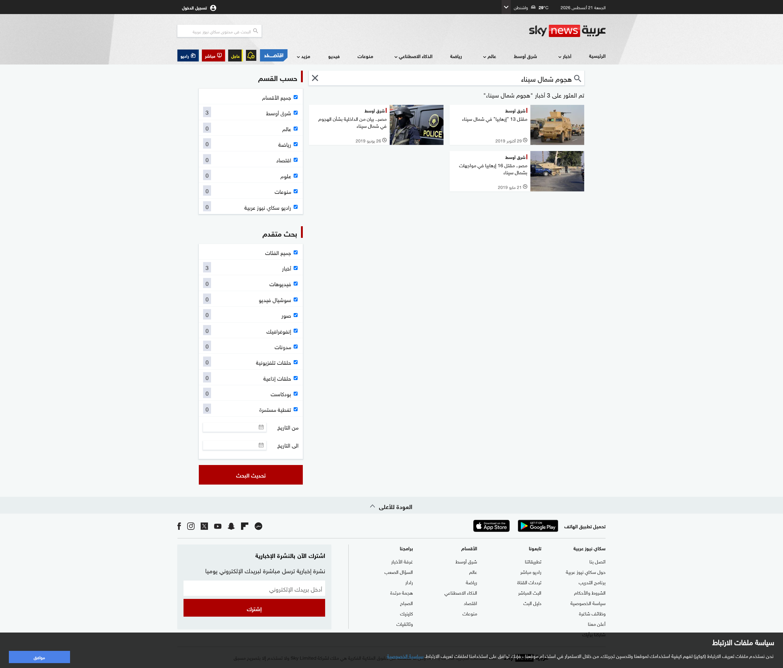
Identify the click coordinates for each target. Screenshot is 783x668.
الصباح (406, 602)
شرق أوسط (525, 56)
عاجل (235, 55)
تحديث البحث (251, 475)
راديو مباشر (530, 571)
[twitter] (204, 525)
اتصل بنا (597, 561)
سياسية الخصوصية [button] (405, 655)
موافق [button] (39, 657)
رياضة (456, 56)
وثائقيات (404, 623)
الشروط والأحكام (590, 592)
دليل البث (532, 602)
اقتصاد (470, 602)
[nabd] (258, 525)
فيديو (334, 56)
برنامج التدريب (592, 581)
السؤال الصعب (398, 571)
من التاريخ (288, 427)
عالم (492, 56)
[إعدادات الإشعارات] (251, 55)
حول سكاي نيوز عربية (586, 571)
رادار (409, 581)
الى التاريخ (288, 445)
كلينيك (406, 613)
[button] (213, 55)
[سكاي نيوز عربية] (567, 31)
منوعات (365, 56)
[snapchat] (231, 525)
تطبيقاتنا (533, 561)
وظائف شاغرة (592, 613)
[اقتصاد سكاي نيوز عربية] (273, 55)
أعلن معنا (597, 623)
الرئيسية (597, 55)
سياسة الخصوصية (588, 602)
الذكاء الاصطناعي (415, 56)
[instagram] (191, 525)
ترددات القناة (529, 581)
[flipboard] (244, 525)
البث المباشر (529, 592)
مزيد (305, 56)
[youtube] (217, 525)
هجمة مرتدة (401, 592)
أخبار (567, 56)
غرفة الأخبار (402, 561)
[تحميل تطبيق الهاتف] (514, 526)
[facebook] (179, 525)
